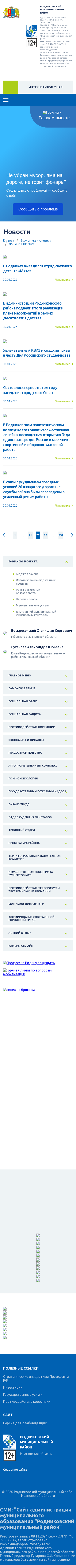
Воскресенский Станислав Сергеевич (41, 630)
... (22, 535)
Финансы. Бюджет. (22, 244)
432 (60, 535)
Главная (8, 240)
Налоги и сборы (27, 599)
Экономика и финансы (36, 240)
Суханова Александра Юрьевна (37, 647)
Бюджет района (27, 574)
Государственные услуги (22, 1394)
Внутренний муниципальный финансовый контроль (36, 613)
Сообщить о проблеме (38, 209)
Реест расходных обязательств (28, 591)
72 (37, 535)
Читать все (62, 279)
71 (30, 535)
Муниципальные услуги (32, 605)
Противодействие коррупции (26, 1401)
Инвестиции (12, 1387)
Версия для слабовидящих (25, 1423)
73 (45, 535)
